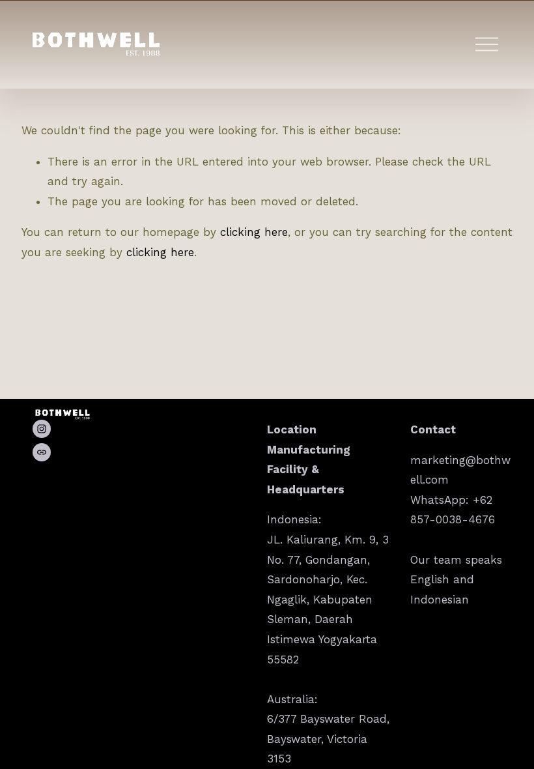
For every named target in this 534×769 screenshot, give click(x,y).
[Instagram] (42, 429)
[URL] (42, 452)
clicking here (254, 232)
